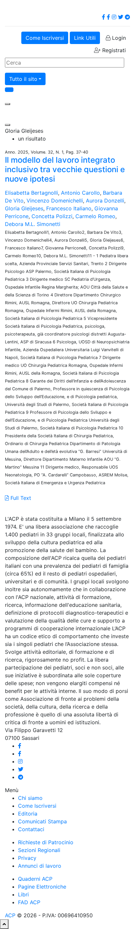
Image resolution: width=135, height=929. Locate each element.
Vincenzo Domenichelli (55, 200)
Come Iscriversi (45, 38)
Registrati (113, 50)
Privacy (27, 858)
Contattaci (31, 829)
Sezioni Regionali (39, 850)
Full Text (20, 498)
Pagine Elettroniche (42, 886)
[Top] (4, 924)
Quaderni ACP (35, 879)
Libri (23, 894)
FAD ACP (29, 902)
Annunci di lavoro (39, 865)
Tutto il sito (23, 79)
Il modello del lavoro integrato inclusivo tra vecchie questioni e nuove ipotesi (65, 169)
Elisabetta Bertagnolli (31, 192)
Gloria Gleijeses (24, 208)
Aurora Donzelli (105, 200)
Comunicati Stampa (42, 821)
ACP (10, 915)
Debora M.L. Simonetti (32, 224)
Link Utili (85, 38)
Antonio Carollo (80, 192)
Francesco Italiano (68, 208)
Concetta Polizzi (51, 216)
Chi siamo (30, 798)
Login (118, 38)
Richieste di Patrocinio (45, 842)
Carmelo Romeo (95, 216)
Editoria (27, 813)
